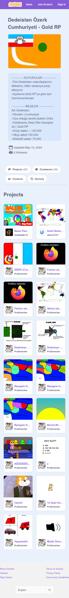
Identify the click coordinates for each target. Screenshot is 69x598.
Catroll (18, 502)
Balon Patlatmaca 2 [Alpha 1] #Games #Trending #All (22, 231)
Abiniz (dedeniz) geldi (55, 308)
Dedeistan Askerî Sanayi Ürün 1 (55, 347)
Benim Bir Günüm (55, 425)
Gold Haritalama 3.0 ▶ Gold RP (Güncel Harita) (55, 231)
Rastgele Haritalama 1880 (22, 386)
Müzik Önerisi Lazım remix (55, 541)
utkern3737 (53, 235)
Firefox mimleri (55, 269)
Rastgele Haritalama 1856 (22, 425)
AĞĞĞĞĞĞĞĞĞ (22, 463)
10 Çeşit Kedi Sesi (55, 502)
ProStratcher (20, 273)
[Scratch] (15, 4)
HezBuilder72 (21, 235)
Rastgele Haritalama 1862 (55, 386)
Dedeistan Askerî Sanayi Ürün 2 (22, 347)
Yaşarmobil (21, 541)
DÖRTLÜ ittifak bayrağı (22, 269)
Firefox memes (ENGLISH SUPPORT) (22, 308)
